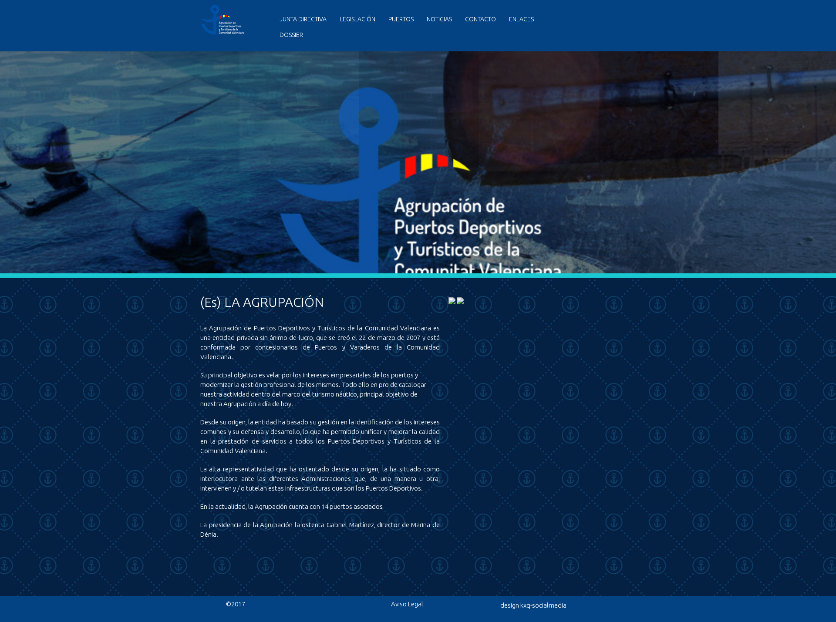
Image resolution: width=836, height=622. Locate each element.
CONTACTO (480, 19)
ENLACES (521, 19)
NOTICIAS (439, 19)
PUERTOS (401, 19)
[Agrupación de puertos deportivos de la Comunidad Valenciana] (225, 32)
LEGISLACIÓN (357, 19)
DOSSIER (291, 34)
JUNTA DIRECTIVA (303, 19)
